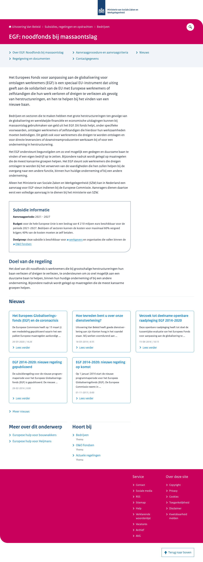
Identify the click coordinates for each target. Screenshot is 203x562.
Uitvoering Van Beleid (26, 27)
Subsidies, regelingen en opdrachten (69, 27)
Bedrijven (103, 27)
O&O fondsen (23, 244)
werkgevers (76, 239)
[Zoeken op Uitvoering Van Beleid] (190, 27)
